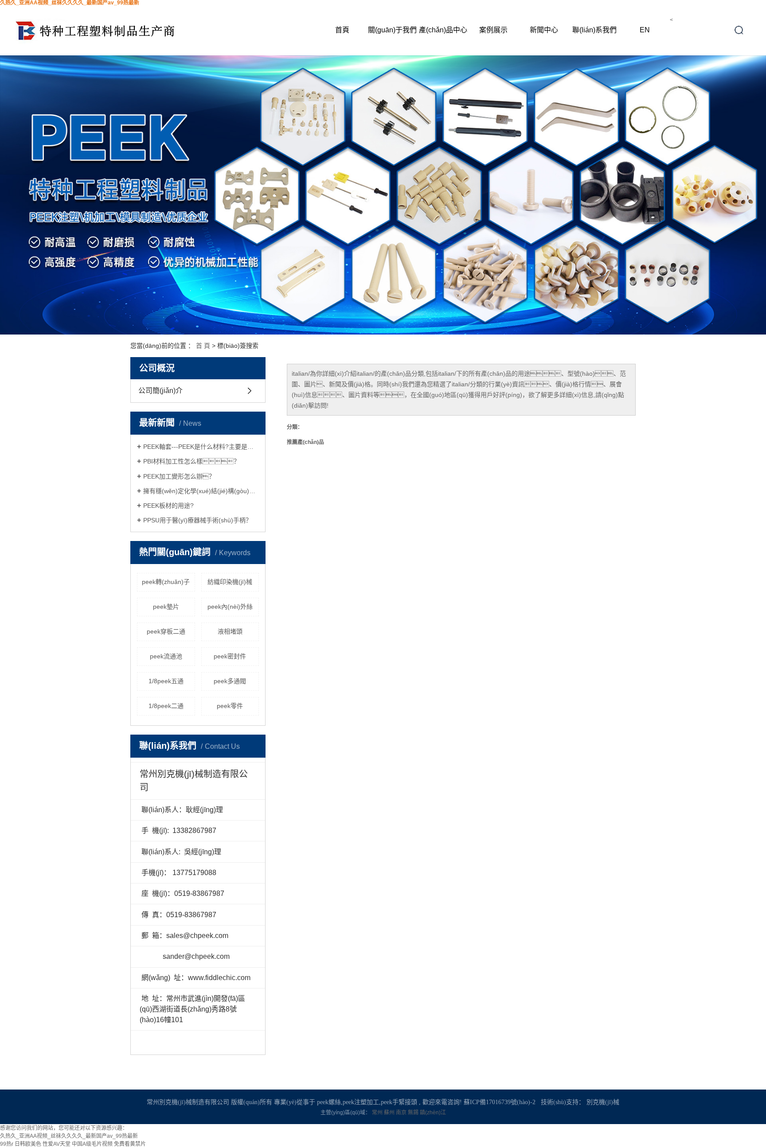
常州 (378, 1112)
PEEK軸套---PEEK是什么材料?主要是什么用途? (201, 446)
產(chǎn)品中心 (443, 30)
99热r (6, 1144)
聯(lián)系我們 (594, 30)
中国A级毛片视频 (92, 1144)
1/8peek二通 (166, 705)
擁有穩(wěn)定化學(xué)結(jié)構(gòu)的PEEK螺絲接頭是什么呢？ (201, 490)
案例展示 (493, 30)
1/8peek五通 (166, 681)
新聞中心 (544, 30)
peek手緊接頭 (399, 1102)
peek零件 (230, 705)
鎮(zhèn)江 (433, 1112)
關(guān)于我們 (392, 30)
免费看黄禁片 (130, 1144)
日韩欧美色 (28, 1144)
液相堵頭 (230, 631)
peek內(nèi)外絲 (230, 606)
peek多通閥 (230, 681)
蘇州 (390, 1112)
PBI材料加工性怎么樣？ (191, 461)
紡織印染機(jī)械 (229, 581)
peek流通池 (166, 656)
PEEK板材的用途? (168, 505)
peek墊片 (166, 606)
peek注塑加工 (361, 1102)
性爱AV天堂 (56, 1144)
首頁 (342, 30)
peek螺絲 (329, 1102)
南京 (402, 1112)
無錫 (414, 1112)
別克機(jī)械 (602, 1102)
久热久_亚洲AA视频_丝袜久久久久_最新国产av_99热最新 (69, 1136)
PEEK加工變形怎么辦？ (179, 476)
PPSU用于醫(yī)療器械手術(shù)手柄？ (197, 520)
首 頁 (203, 345)
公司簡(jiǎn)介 (160, 390)
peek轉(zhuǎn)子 (166, 581)
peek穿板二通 (166, 631)
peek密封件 (230, 656)
